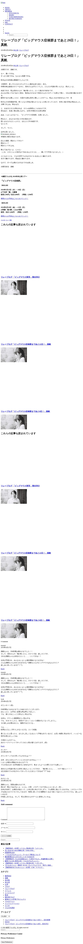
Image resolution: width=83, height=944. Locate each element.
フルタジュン (10, 901)
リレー (7, 220)
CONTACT (9, 24)
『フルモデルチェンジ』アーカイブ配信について (22, 855)
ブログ (7, 886)
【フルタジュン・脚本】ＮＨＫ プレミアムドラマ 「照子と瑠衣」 (29, 865)
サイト (3, 832)
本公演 (15, 50)
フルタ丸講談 (10, 908)
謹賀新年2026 (10, 852)
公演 (6, 884)
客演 (6, 895)
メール (4, 828)
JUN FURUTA (14, 13)
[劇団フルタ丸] (41, 3)
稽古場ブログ (10, 897)
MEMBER (8, 11)
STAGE (7, 20)
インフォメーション (12, 903)
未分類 (7, 880)
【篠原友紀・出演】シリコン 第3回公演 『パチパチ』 (24, 863)
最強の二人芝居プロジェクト (15, 899)
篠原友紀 (8, 876)
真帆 (10, 220)
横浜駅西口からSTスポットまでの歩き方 (19, 857)
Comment (4, 819)
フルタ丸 (3, 220)
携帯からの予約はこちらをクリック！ (14, 198)
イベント (8, 891)
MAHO (11, 15)
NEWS (7, 7)
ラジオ (7, 905)
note (6, 22)
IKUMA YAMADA (15, 18)
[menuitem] (43, 8)
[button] (7, 33)
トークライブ (10, 893)
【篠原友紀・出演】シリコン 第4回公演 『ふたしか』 (24, 848)
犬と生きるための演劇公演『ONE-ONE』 (20, 850)
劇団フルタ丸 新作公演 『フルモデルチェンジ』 (22, 861)
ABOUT (8, 9)
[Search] (10, 840)
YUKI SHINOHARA (16, 17)
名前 (3, 823)
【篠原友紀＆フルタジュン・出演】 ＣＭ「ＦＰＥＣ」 (24, 867)
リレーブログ (24, 50)
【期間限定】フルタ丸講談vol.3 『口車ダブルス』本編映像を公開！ (29, 859)
